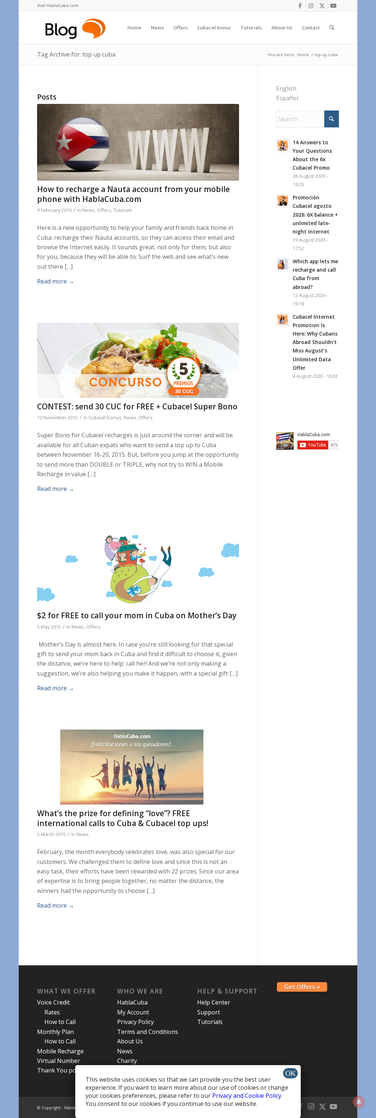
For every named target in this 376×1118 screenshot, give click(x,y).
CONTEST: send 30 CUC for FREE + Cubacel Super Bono (137, 406)
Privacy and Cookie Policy (246, 1096)
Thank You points (61, 1070)
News (88, 210)
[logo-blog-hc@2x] (76, 27)
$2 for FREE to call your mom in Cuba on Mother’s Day (136, 615)
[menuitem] (58, 5)
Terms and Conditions (147, 1032)
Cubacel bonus (105, 417)
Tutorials (123, 210)
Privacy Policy (135, 1022)
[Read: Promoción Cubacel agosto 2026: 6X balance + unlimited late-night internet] (282, 200)
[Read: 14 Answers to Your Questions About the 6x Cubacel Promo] (282, 145)
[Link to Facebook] (300, 5)
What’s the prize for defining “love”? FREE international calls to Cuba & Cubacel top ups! (122, 818)
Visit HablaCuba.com (58, 5)
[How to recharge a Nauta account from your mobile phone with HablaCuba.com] (138, 142)
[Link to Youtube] (333, 5)
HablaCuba (132, 1002)
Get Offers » (302, 987)
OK (290, 1073)
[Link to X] (322, 5)
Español (287, 98)
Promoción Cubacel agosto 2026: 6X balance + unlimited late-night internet (315, 214)
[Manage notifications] (359, 1102)
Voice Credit (53, 1002)
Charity (127, 1061)
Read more (55, 281)
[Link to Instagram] (311, 5)
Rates (52, 1012)
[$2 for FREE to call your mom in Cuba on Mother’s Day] (138, 569)
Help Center (213, 1002)
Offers (104, 210)
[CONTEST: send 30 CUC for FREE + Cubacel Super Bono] (138, 360)
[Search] (332, 27)
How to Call (60, 1022)
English (286, 88)
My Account (133, 1012)
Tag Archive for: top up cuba (76, 54)
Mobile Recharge (60, 1051)
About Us (130, 1041)
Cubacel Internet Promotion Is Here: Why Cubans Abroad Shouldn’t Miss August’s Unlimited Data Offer (315, 342)
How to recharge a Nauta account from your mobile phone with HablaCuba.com (133, 194)
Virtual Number (58, 1061)
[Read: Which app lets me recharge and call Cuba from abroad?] (282, 264)
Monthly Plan (55, 1032)
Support (208, 1012)
